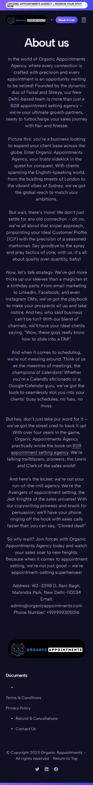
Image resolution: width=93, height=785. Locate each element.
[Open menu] (84, 20)
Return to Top (65, 758)
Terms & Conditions (23, 697)
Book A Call (67, 20)
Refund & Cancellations (37, 718)
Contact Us (26, 728)
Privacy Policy (18, 708)
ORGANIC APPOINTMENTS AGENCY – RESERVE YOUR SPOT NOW (44, 5)
